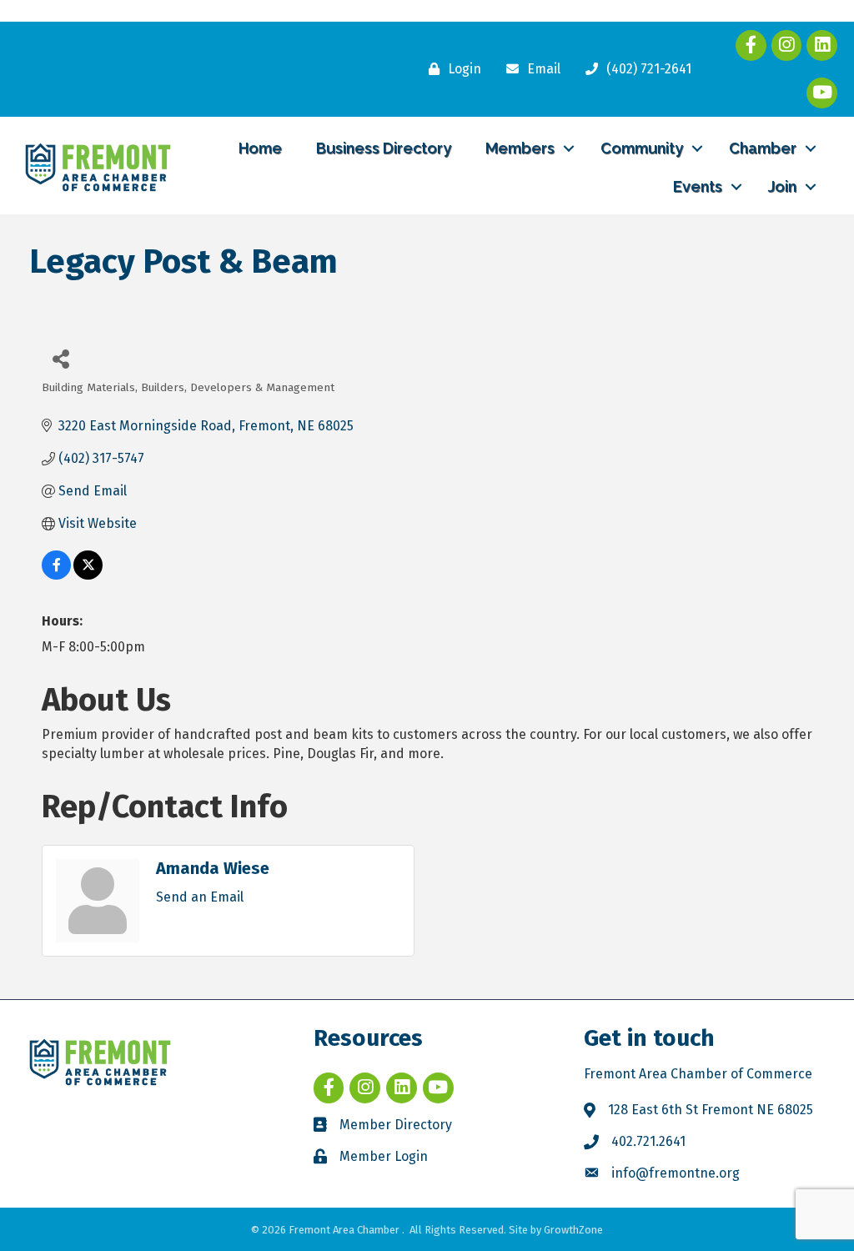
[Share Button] (60, 358)
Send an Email (200, 897)
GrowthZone (573, 1229)
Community (641, 148)
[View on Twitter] (88, 575)
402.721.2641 (648, 1141)
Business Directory (383, 148)
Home (260, 148)
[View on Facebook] (56, 575)
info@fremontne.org (675, 1173)
